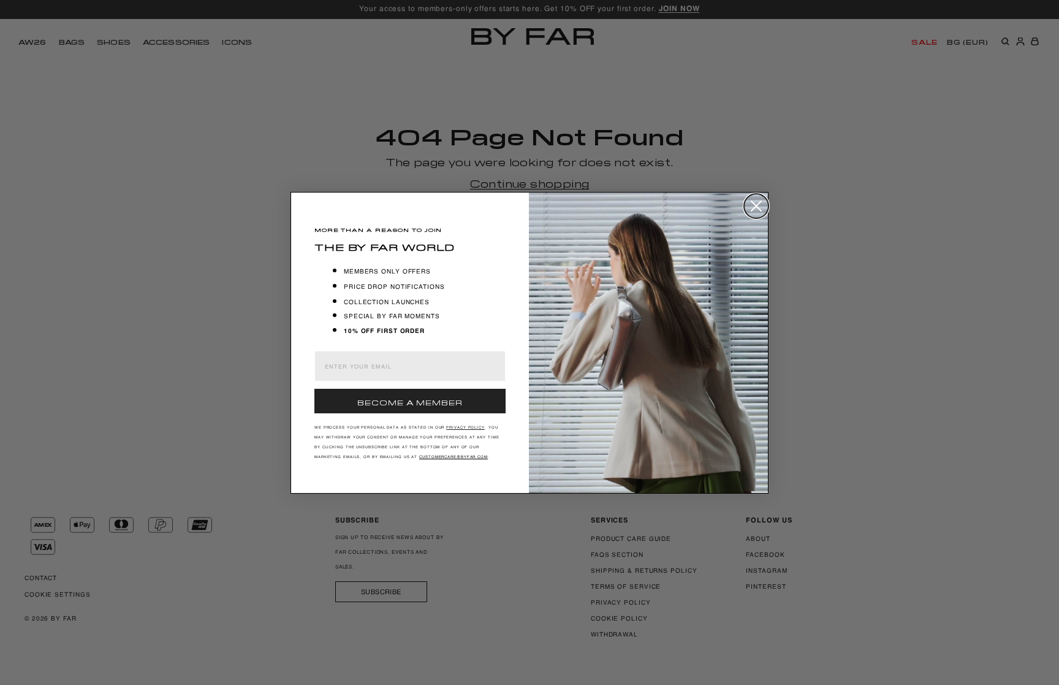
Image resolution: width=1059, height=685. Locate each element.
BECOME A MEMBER (410, 401)
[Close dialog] (756, 206)
